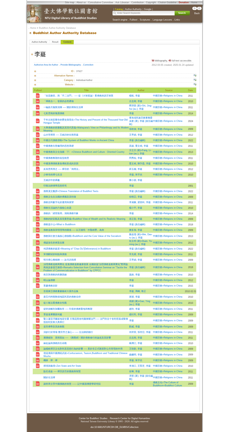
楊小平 (132, 207)
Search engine (120, 19)
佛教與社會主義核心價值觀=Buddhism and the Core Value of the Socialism (82, 236)
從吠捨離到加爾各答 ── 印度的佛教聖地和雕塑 (67, 309)
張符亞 (141, 332)
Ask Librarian (122, 2)
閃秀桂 (132, 158)
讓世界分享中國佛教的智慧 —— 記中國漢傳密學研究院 (72, 384)
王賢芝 (141, 365)
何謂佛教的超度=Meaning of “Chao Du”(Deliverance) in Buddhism (77, 248)
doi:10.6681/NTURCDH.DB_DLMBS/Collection (114, 427)
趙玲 (131, 309)
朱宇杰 (138, 174)
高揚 (131, 145)
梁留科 (141, 202)
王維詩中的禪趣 (51, 180)
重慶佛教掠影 (50, 285)
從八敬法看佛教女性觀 (55, 302)
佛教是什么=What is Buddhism (59, 224)
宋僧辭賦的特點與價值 (55, 254)
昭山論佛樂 (49, 280)
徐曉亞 (132, 196)
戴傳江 (132, 343)
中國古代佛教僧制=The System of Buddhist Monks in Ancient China (78, 140)
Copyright (151, 2)
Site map (69, 2)
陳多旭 (132, 230)
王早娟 (132, 134)
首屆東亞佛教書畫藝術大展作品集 (60, 291)
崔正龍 (132, 219)
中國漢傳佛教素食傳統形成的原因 (60, 163)
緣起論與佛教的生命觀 (55, 343)
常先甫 (132, 254)
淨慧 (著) (133, 375)
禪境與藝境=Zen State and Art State (62, 365)
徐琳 (131, 371)
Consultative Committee (100, 2)
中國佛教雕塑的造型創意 (56, 158)
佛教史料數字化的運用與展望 (58, 202)
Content (67, 42)
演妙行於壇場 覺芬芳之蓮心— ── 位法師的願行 (68, 332)
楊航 (131, 95)
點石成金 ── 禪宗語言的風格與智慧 (62, 371)
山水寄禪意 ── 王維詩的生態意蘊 (60, 134)
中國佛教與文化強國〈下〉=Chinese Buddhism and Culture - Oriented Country (84, 152)
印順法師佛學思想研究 (55, 185)
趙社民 (132, 314)
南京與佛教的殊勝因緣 (55, 274)
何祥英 (132, 332)
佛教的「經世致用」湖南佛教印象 (60, 213)
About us (81, 2)
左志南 (132, 101)
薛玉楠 (132, 169)
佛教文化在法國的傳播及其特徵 (59, 196)
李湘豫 (132, 202)
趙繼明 (132, 354)
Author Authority (39, 42)
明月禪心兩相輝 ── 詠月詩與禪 (59, 259)
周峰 (137, 291)
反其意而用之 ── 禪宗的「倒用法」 (62, 169)
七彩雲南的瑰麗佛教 (53, 113)
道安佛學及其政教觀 (53, 326)
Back (197, 13)
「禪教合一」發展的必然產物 (58, 101)
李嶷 (137, 95)
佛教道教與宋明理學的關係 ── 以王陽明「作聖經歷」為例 (73, 230)
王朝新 (132, 348)
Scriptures (145, 19)
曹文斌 (138, 145)
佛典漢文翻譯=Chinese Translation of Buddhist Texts (70, 191)
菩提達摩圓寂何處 (52, 314)
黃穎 (131, 296)
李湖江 (132, 365)
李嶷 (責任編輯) (137, 140)
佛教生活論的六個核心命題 (57, 207)
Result (55, 42)
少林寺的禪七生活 (52, 174)
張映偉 (132, 129)
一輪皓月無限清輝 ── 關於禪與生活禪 (63, 107)
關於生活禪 (49, 377)
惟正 (143, 291)
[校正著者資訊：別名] (194, 75)
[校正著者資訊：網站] (194, 84)
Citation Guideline (167, 2)
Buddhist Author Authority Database (57, 28)
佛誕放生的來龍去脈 (53, 242)
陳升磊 (141, 163)
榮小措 (132, 180)
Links (177, 19)
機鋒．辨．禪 (50, 360)
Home (194, 2)
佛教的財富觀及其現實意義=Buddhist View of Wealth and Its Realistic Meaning (84, 219)
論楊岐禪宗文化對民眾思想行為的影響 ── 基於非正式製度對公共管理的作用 (83, 348)
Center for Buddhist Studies (93, 418)
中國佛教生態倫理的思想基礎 (58, 145)
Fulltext (133, 19)
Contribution (137, 2)
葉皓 (131, 274)
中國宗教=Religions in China (169, 95)
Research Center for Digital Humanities (130, 418)
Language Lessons (162, 19)
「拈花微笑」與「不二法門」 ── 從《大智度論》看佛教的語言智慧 (78, 95)
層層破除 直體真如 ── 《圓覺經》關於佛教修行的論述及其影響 (77, 337)
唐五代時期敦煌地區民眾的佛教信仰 (62, 296)
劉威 (131, 326)
